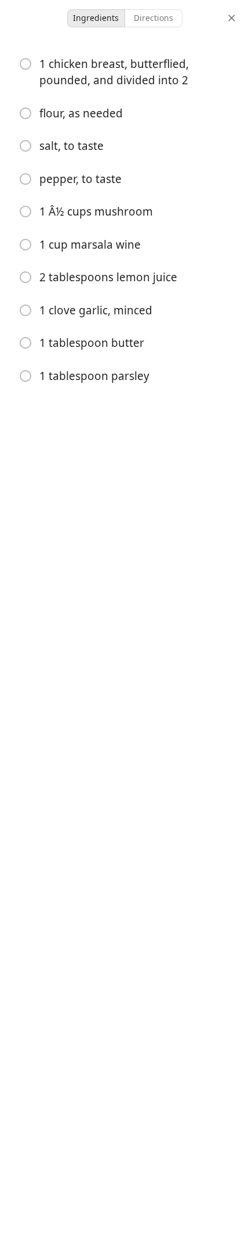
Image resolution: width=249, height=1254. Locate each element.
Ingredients (96, 17)
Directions (153, 17)
